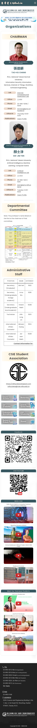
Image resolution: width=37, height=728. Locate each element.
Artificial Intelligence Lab (23, 172)
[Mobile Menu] (35, 3)
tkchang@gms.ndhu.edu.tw (23, 110)
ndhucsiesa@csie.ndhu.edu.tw (18, 386)
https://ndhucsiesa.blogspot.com (18, 384)
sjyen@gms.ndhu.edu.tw (24, 186)
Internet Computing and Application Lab (23, 94)
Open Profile (22, 119)
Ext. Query (6, 686)
